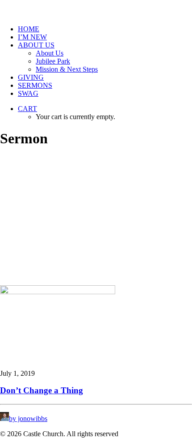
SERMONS (35, 85)
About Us (49, 53)
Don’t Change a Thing (41, 390)
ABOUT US (36, 45)
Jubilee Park (53, 61)
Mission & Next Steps (67, 69)
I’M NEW (32, 37)
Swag (28, 93)
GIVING (31, 77)
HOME (28, 29)
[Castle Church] (96, 9)
